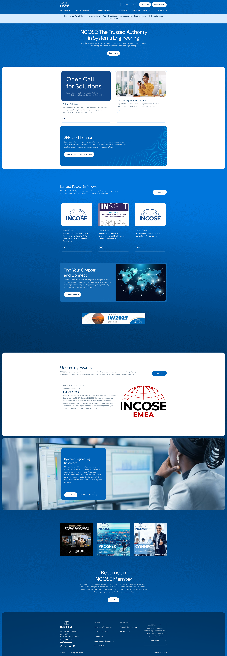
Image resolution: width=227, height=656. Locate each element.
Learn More (113, 53)
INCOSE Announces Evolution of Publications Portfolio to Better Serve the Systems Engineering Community (75, 237)
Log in (134, 4)
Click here (152, 16)
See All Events (159, 373)
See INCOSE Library (87, 495)
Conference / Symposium (72, 389)
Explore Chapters (72, 295)
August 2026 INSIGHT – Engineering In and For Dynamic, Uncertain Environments (112, 236)
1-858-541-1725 (66, 639)
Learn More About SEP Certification (79, 154)
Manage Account (159, 4)
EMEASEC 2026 (71, 392)
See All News (159, 192)
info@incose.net (66, 642)
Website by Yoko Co (160, 653)
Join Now (113, 600)
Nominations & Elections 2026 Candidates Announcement (148, 234)
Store (126, 4)
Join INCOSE (145, 4)
